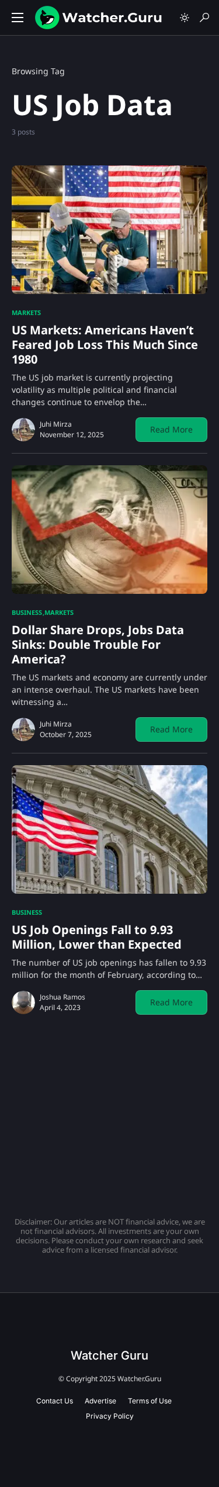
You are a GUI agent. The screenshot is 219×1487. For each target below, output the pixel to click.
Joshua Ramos (62, 997)
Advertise (100, 1400)
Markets (26, 312)
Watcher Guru (109, 1355)
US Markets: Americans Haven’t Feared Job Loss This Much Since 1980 (105, 344)
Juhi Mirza (56, 424)
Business (27, 612)
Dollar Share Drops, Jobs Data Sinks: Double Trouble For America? (98, 644)
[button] (17, 17)
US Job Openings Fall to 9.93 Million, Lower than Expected (97, 937)
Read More (171, 429)
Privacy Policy (110, 1416)
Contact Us (54, 1400)
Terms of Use (150, 1400)
